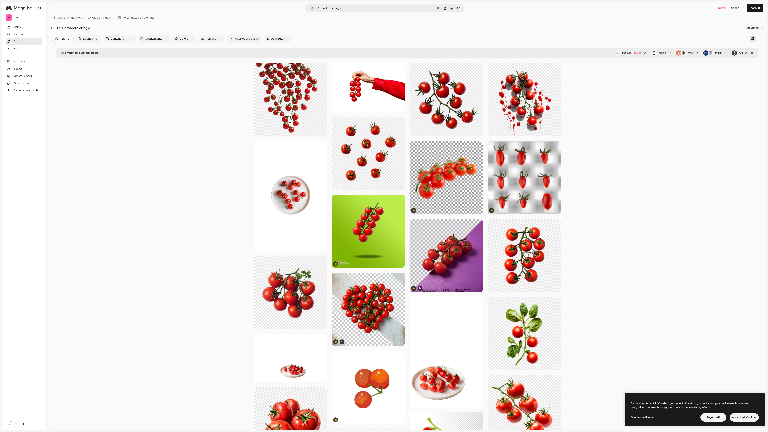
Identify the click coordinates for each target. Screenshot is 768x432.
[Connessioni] (9, 424)
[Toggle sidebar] (39, 8)
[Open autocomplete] (310, 8)
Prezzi (720, 8)
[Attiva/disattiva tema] (23, 424)
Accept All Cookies (744, 417)
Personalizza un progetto (138, 17)
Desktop (631, 52)
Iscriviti (755, 8)
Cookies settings (642, 417)
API (741, 52)
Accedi (735, 8)
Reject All (713, 417)
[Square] (760, 39)
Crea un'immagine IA (70, 17)
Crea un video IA (102, 17)
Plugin (718, 52)
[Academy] (16, 424)
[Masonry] (753, 39)
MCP (691, 52)
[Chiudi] (752, 53)
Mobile (662, 52)
